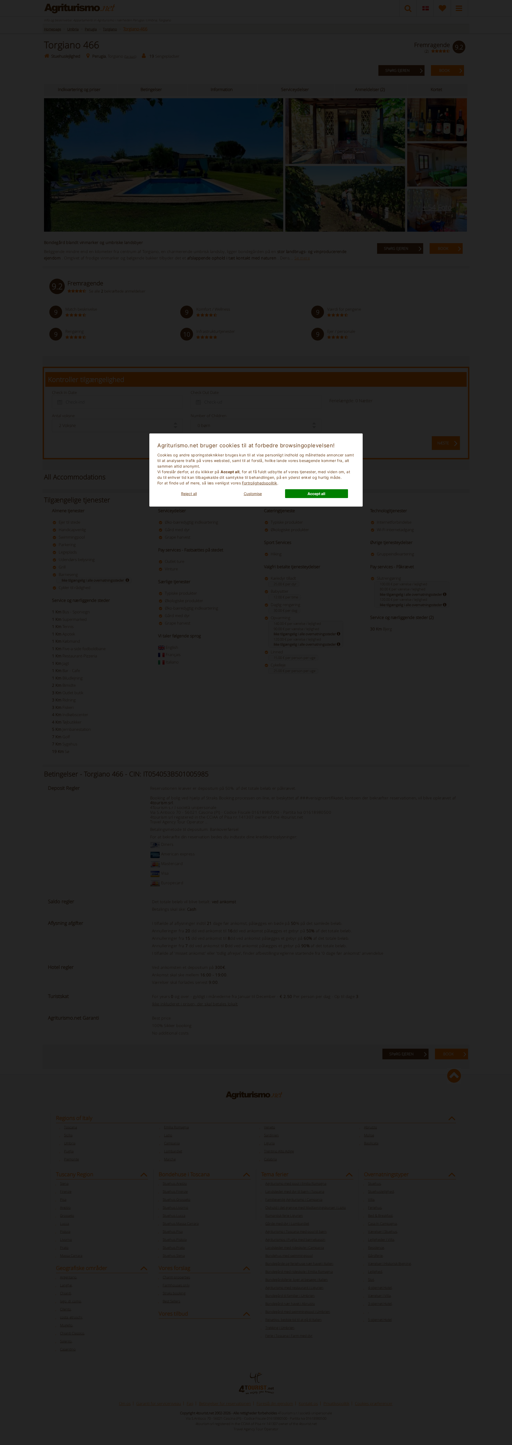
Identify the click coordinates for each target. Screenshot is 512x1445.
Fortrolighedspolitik (259, 483)
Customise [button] (253, 493)
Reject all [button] (189, 493)
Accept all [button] (316, 493)
